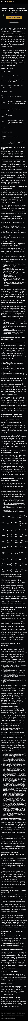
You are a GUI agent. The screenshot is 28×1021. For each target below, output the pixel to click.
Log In (14, 21)
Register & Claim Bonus (14, 17)
